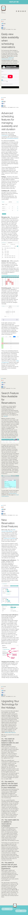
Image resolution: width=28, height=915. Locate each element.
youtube (23, 11)
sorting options (13, 493)
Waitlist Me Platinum (10, 732)
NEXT (21, 910)
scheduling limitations (12, 138)
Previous (7, 909)
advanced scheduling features (7, 58)
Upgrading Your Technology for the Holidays (10, 704)
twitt (18, 11)
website (5, 416)
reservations (4, 135)
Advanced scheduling (10, 538)
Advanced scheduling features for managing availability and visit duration (9, 121)
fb (16, 11)
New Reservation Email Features (9, 523)
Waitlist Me (14, 2)
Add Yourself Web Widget (8, 530)
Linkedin (21, 11)
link (25, 11)
